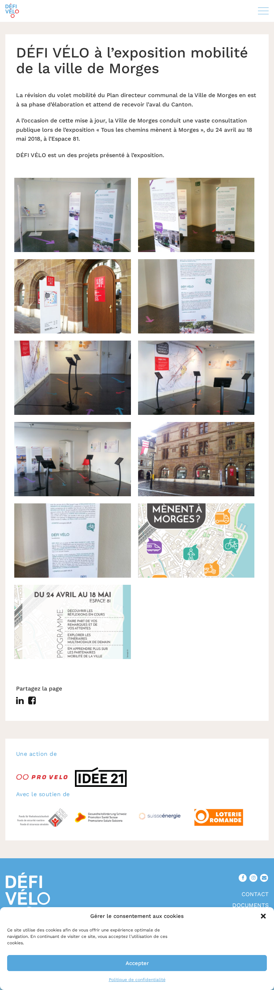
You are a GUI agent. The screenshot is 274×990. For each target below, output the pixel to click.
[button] (263, 916)
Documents (250, 905)
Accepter (137, 963)
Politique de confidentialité (137, 979)
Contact (255, 894)
